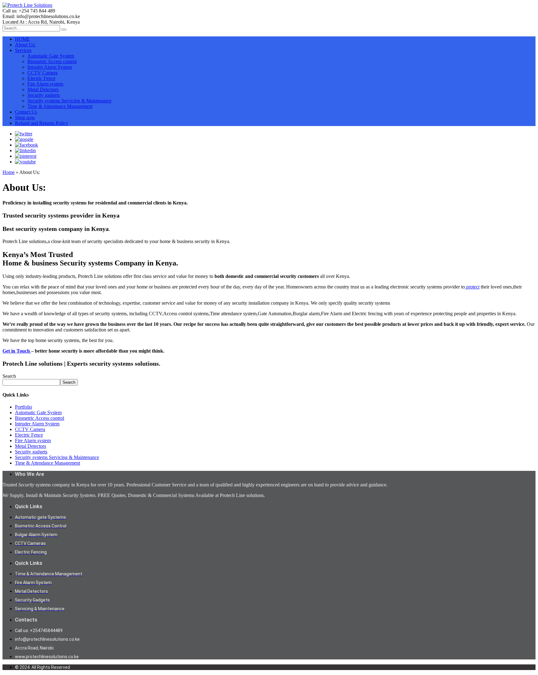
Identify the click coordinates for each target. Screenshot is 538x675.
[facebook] (26, 145)
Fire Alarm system (45, 84)
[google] (24, 139)
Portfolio (23, 407)
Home (8, 172)
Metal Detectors (43, 89)
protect (472, 286)
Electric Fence (41, 78)
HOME (22, 39)
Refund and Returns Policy (41, 123)
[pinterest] (25, 156)
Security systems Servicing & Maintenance (69, 100)
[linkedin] (25, 150)
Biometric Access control (52, 61)
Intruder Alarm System (49, 67)
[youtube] (25, 161)
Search (9, 376)
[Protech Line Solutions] (27, 5)
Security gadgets (43, 95)
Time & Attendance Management (59, 106)
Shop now (25, 117)
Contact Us (26, 112)
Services (23, 50)
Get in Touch (16, 351)
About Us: (25, 44)
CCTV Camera (42, 72)
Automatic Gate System (50, 56)
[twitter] (23, 133)
